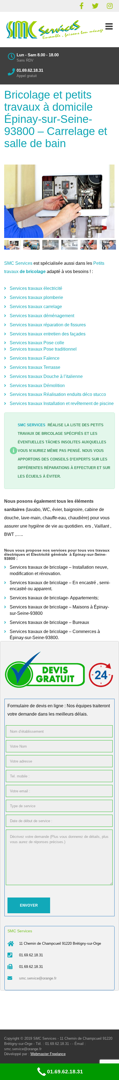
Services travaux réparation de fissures (48, 324)
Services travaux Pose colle (37, 342)
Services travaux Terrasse (35, 367)
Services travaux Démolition (37, 385)
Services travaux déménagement (42, 315)
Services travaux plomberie (36, 297)
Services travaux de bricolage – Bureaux (50, 622)
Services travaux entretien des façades (48, 334)
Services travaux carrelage (36, 306)
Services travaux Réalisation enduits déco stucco (58, 394)
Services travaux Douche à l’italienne (46, 376)
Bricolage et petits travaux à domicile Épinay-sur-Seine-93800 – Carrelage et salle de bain (55, 119)
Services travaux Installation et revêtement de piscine (62, 403)
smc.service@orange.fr (37, 978)
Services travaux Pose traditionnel (43, 349)
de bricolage (33, 271)
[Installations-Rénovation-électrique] (59, 201)
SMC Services (18, 263)
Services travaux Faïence (35, 358)
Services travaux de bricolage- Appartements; (54, 597)
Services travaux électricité (36, 288)
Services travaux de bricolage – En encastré (53, 582)
